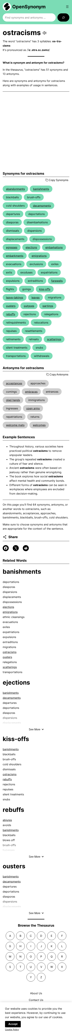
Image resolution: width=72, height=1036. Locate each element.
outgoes (29, 305)
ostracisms (9, 652)
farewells (57, 280)
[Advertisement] (36, 132)
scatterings (54, 339)
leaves (35, 297)
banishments (41, 189)
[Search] (63, 17)
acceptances (14, 383)
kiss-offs (44, 289)
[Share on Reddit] (26, 548)
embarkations (54, 247)
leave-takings (14, 297)
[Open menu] (67, 7)
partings (48, 305)
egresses (11, 247)
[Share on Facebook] (6, 548)
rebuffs (10, 314)
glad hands (13, 400)
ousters (10, 305)
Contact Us (36, 1000)
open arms (33, 408)
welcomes (39, 425)
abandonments (15, 189)
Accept (12, 1024)
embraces (31, 391)
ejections (31, 247)
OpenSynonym (29, 7)
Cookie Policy (12, 1029)
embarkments (14, 255)
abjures (7, 820)
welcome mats (15, 425)
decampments (42, 205)
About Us (36, 993)
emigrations (39, 255)
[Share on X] (16, 548)
